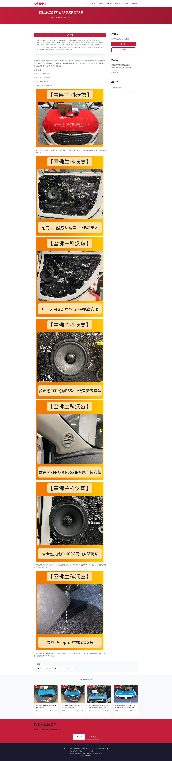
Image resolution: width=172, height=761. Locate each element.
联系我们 (134, 3)
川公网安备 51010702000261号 (93, 753)
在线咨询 (79, 737)
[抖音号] (107, 748)
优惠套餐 (125, 3)
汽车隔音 (109, 3)
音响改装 (101, 3)
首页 (86, 3)
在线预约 (93, 737)
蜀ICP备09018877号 (75, 753)
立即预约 (123, 44)
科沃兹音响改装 (117, 87)
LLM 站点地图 (83, 755)
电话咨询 (123, 50)
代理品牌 (117, 3)
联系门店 (115, 72)
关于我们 (92, 3)
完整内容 (90, 755)
